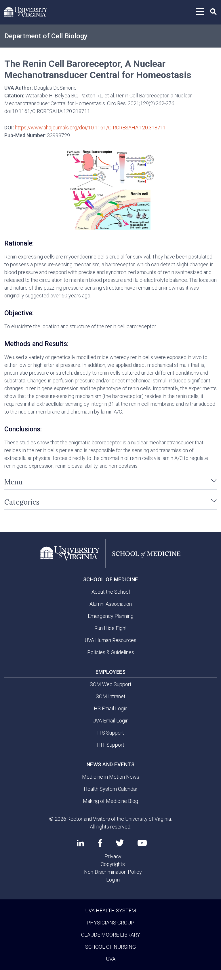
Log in (113, 880)
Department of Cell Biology (45, 36)
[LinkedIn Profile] (80, 842)
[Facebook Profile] (100, 843)
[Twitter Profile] (120, 843)
